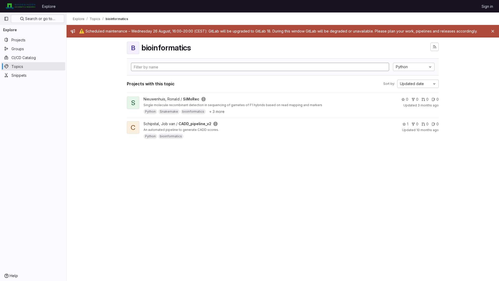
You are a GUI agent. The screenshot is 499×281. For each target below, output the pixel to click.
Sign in (487, 6)
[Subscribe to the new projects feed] (434, 47)
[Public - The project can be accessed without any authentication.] (203, 99)
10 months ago (427, 130)
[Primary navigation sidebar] (6, 19)
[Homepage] (20, 6)
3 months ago (428, 105)
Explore (49, 6)
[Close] (493, 31)
